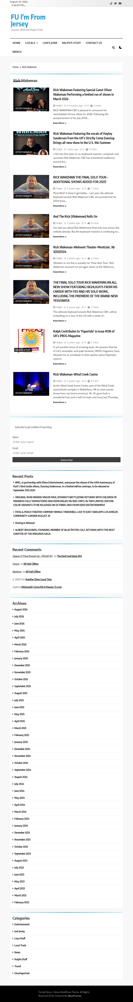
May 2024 (19, 797)
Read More (58, 123)
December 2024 (22, 749)
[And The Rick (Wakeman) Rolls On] (31, 226)
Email (15, 448)
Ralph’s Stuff (71, 43)
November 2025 (22, 672)
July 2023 (19, 867)
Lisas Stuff (19, 938)
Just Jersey (19, 931)
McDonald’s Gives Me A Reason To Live (41, 587)
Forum (15, 563)
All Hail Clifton (31, 563)
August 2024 (21, 777)
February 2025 (21, 735)
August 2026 (21, 609)
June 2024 (19, 790)
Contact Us (94, 43)
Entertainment (24, 108)
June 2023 (19, 874)
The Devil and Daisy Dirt (69, 556)
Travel (17, 966)
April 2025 (19, 721)
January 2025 (21, 742)
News (17, 952)
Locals (30, 43)
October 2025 (21, 679)
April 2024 (19, 804)
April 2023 (19, 888)
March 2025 (20, 728)
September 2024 (22, 769)
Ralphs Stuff (23, 350)
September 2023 (22, 853)
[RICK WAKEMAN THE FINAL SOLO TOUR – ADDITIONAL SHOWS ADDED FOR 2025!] (31, 187)
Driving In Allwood (25, 523)
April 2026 (19, 637)
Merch (17, 52)
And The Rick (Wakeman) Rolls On (75, 216)
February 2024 (21, 818)
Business (16, 571)
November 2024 (22, 756)
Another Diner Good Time (38, 579)
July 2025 (19, 700)
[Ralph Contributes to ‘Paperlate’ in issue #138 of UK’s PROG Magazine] (31, 341)
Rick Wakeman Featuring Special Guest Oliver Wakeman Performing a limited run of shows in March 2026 (83, 94)
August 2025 (20, 693)
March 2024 (20, 811)
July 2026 (19, 616)
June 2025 (19, 707)
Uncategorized (21, 973)
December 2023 (22, 832)
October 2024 (21, 762)
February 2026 (21, 651)
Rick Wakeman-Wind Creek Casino (75, 374)
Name (15, 437)
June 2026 (19, 623)
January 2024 (21, 825)
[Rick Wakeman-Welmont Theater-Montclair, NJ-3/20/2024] (31, 257)
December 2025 (22, 665)
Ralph (59, 105)
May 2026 (19, 630)
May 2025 (19, 714)
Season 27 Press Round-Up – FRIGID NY (32, 556)
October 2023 (21, 846)
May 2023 (19, 881)
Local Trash (20, 945)
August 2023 (20, 860)
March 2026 (20, 644)
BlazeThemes (74, 995)
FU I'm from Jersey (28, 20)
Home (16, 43)
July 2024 (19, 784)
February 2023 (21, 902)
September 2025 (22, 686)
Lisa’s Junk (50, 43)
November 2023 (22, 839)
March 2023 (20, 895)
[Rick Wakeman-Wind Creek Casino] (31, 384)
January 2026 (21, 658)
